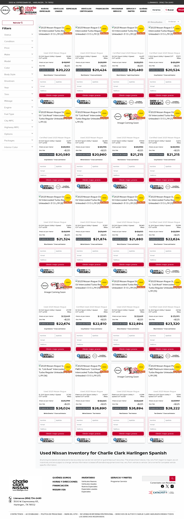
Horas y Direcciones (65, 482)
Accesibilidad (32, 514)
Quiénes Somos (62, 478)
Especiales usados (89, 489)
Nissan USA (59, 489)
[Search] (172, 478)
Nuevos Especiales (89, 486)
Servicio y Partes (121, 478)
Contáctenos (17, 514)
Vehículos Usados (89, 484)
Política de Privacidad (51, 514)
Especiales (86, 491)
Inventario (88, 478)
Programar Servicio (119, 481)
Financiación (60, 485)
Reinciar (17, 23)
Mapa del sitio (71, 514)
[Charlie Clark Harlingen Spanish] (18, 9)
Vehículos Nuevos (89, 481)
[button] (45, 9)
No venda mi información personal (97, 514)
